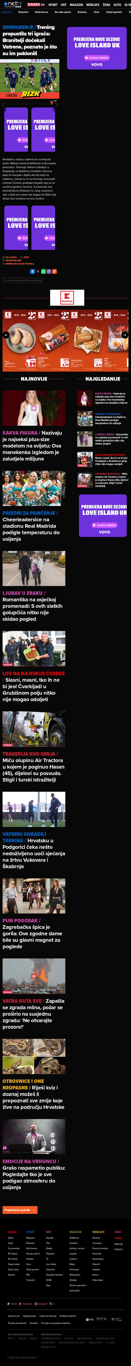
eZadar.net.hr (95, 1342)
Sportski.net (14, 260)
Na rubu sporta (63, 12)
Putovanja (74, 1269)
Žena (106, 4)
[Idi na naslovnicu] (14, 8)
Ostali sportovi (114, 12)
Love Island (51, 1264)
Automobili (74, 1290)
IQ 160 (49, 1280)
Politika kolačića (68, 1316)
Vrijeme (11, 1274)
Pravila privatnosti (17, 1323)
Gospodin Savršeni (54, 1274)
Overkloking (97, 1258)
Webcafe (92, 4)
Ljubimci (73, 1258)
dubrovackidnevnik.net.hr (72, 1342)
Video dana (97, 1280)
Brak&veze (74, 1237)
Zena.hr (22, 1338)
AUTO (117, 5)
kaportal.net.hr (84, 1338)
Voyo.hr (34, 1338)
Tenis (96, 12)
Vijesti (10, 1237)
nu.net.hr (110, 1342)
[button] (6, 335)
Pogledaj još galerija (17, 1210)
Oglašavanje (29, 1316)
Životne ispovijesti (78, 1285)
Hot (64, 4)
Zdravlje (73, 1280)
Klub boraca (41, 12)
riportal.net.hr (48, 1342)
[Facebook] (32, 271)
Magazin (76, 4)
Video (118, 1238)
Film (48, 1243)
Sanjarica (118, 1249)
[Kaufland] (65, 298)
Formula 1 (30, 1280)
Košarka (82, 12)
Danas (12, 1232)
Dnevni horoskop (100, 1248)
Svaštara (96, 1269)
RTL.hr (11, 1338)
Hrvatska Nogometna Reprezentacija (22, 280)
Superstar (50, 1269)
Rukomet (23, 12)
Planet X (96, 1264)
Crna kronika (13, 1248)
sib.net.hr (69, 1338)
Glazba (49, 1248)
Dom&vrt (73, 1243)
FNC (28, 1274)
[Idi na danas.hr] (36, 4)
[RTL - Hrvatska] (102, 1319)
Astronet (96, 1237)
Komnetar (96, 1253)
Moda (72, 1264)
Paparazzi (50, 1253)
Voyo (48, 1285)
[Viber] (49, 271)
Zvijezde (50, 1237)
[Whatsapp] (43, 271)
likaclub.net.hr (48, 1346)
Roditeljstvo (75, 1274)
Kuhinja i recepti (77, 1248)
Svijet (10, 1243)
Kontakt (34, 1323)
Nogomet (7, 12)
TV (47, 1258)
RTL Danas (12, 1253)
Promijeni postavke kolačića (55, 1323)
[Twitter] (38, 271)
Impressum (14, 1316)
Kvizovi (95, 1274)
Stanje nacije (14, 1264)
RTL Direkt (12, 1258)
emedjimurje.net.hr (51, 1338)
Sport (52, 4)
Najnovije (118, 1243)
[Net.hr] (117, 1319)
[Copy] (54, 271)
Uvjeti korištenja (47, 1316)
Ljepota (73, 1253)
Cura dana (96, 1243)
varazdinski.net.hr (105, 1338)
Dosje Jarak (13, 1269)
